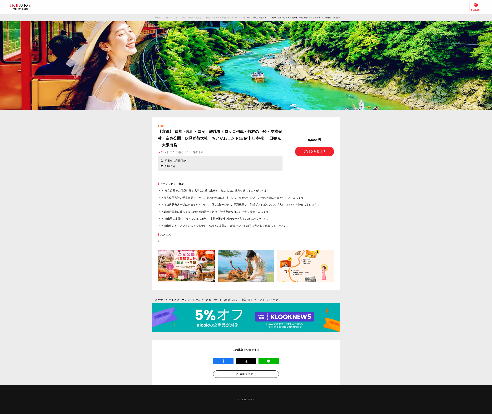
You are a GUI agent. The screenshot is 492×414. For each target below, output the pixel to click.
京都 (176, 18)
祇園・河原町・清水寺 (191, 18)
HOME (158, 18)
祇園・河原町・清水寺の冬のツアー (221, 18)
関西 (167, 18)
